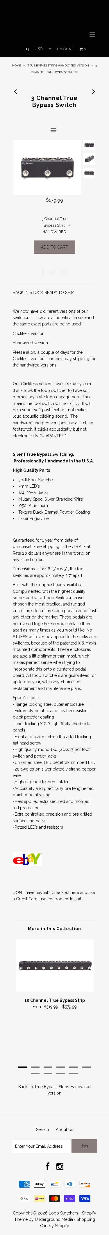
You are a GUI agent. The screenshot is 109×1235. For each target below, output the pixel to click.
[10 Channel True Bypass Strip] (55, 990)
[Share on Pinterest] (63, 274)
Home (16, 65)
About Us (64, 1129)
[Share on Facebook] (43, 274)
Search (42, 1129)
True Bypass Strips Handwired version (58, 65)
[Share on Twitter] (52, 274)
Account (65, 49)
